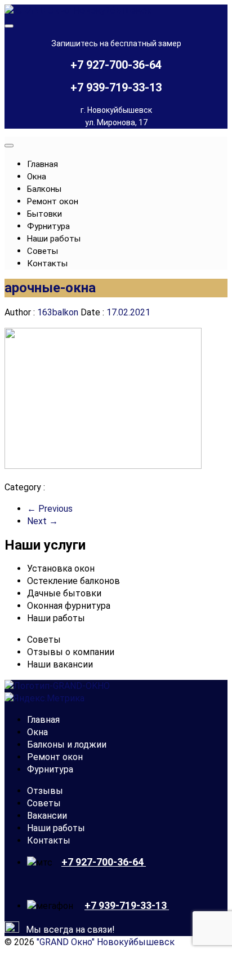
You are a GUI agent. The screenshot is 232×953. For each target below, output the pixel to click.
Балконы (44, 189)
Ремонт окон (52, 201)
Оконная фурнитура (68, 605)
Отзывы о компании (70, 652)
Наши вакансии (60, 664)
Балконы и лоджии (66, 744)
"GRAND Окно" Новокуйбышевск (106, 942)
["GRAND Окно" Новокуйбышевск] (78, 10)
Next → (42, 521)
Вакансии (47, 815)
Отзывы (45, 790)
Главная (42, 164)
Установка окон (61, 568)
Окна (36, 177)
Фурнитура (48, 226)
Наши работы (54, 239)
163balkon (58, 312)
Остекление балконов (73, 581)
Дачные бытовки (64, 593)
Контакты (47, 263)
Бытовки (44, 214)
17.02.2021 (127, 312)
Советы (42, 251)
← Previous (50, 508)
